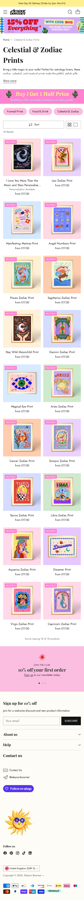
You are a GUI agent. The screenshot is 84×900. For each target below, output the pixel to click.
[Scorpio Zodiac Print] (62, 437)
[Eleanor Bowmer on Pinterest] (11, 854)
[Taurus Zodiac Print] (22, 492)
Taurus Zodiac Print (22, 515)
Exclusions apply (64, 3)
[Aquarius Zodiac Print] (22, 546)
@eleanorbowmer (19, 777)
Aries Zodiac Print (62, 406)
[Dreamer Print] (62, 546)
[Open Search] (70, 12)
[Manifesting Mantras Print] (22, 220)
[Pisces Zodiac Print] (22, 274)
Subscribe (71, 721)
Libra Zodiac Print (62, 515)
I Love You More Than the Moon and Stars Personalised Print (22, 185)
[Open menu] (5, 12)
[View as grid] (69, 124)
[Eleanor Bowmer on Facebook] (5, 854)
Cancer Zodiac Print (22, 461)
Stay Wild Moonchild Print (22, 352)
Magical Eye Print (22, 406)
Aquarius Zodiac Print (22, 569)
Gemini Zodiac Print (62, 352)
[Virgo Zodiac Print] (22, 601)
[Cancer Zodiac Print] (22, 437)
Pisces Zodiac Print (22, 298)
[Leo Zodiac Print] (62, 157)
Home (6, 40)
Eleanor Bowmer (33, 875)
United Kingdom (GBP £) (22, 868)
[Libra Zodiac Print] (62, 492)
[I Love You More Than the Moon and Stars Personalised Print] (22, 157)
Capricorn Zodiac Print (62, 624)
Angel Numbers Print (62, 243)
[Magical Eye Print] (22, 383)
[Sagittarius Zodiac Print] (62, 274)
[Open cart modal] (78, 12)
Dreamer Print (62, 569)
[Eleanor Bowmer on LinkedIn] (30, 854)
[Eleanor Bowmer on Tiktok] (23, 854)
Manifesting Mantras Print (22, 243)
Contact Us (15, 770)
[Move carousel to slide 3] (45, 683)
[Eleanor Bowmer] (18, 11)
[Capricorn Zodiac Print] (62, 601)
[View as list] (77, 124)
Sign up (28, 675)
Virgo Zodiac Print (22, 624)
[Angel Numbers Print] (62, 220)
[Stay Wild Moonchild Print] (22, 329)
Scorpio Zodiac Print (62, 461)
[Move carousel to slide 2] (42, 683)
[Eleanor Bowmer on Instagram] (17, 854)
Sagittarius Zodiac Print (62, 298)
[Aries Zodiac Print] (62, 383)
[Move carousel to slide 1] (39, 683)
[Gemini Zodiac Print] (62, 329)
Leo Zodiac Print (62, 180)
